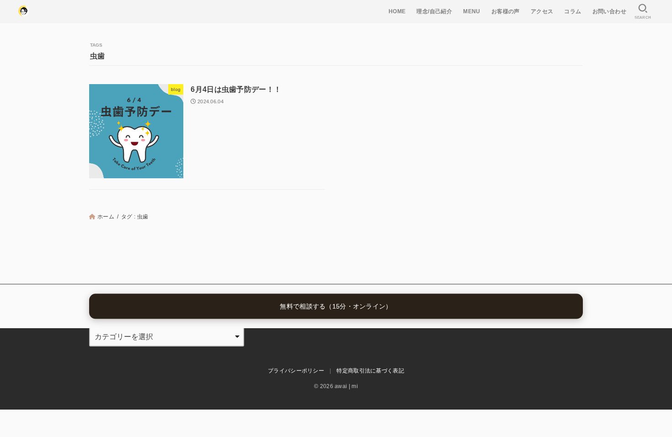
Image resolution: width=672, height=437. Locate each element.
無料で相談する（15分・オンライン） (336, 306)
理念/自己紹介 (434, 11)
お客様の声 (505, 11)
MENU (471, 11)
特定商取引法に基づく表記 (370, 371)
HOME (397, 11)
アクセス (542, 11)
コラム (572, 11)
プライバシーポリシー (296, 371)
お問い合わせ (609, 11)
